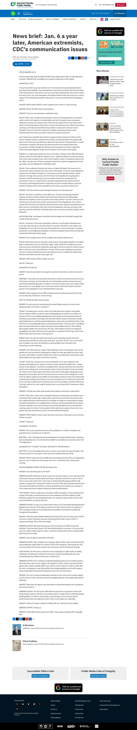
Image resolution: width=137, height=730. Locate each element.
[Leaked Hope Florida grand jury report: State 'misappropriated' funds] (102, 80)
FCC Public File (79, 717)
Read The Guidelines (41, 676)
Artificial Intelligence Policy (83, 701)
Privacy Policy (79, 709)
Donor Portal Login (105, 701)
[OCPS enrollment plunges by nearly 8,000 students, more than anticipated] (102, 127)
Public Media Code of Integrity (98, 671)
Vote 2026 (22, 19)
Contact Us (54, 709)
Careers (53, 705)
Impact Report (104, 709)
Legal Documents (56, 713)
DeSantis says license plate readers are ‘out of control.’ (117, 98)
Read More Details (98, 676)
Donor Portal (115, 19)
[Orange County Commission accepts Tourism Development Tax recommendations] (102, 110)
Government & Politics (117, 77)
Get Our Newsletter (106, 5)
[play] (13, 13)
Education (113, 123)
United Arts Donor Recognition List (110, 705)
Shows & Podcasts (35, 19)
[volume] (18, 13)
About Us (93, 19)
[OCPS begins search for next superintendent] (102, 143)
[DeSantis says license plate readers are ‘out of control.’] (102, 96)
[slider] (21, 13)
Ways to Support (69, 19)
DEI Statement (79, 705)
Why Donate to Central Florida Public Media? (110, 162)
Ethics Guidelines (55, 717)
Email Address (103, 56)
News (13, 19)
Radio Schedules (55, 701)
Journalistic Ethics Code (40, 671)
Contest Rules (79, 713)
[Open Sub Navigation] (16, 19)
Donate (121, 5)
